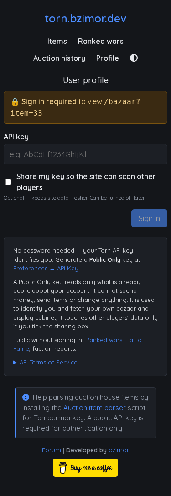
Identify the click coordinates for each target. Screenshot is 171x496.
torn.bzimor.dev (85, 18)
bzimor (119, 450)
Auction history (59, 58)
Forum (51, 450)
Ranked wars (101, 41)
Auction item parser (94, 407)
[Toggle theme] (133, 58)
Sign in (149, 218)
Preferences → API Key (45, 268)
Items (57, 41)
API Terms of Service (49, 362)
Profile (107, 58)
